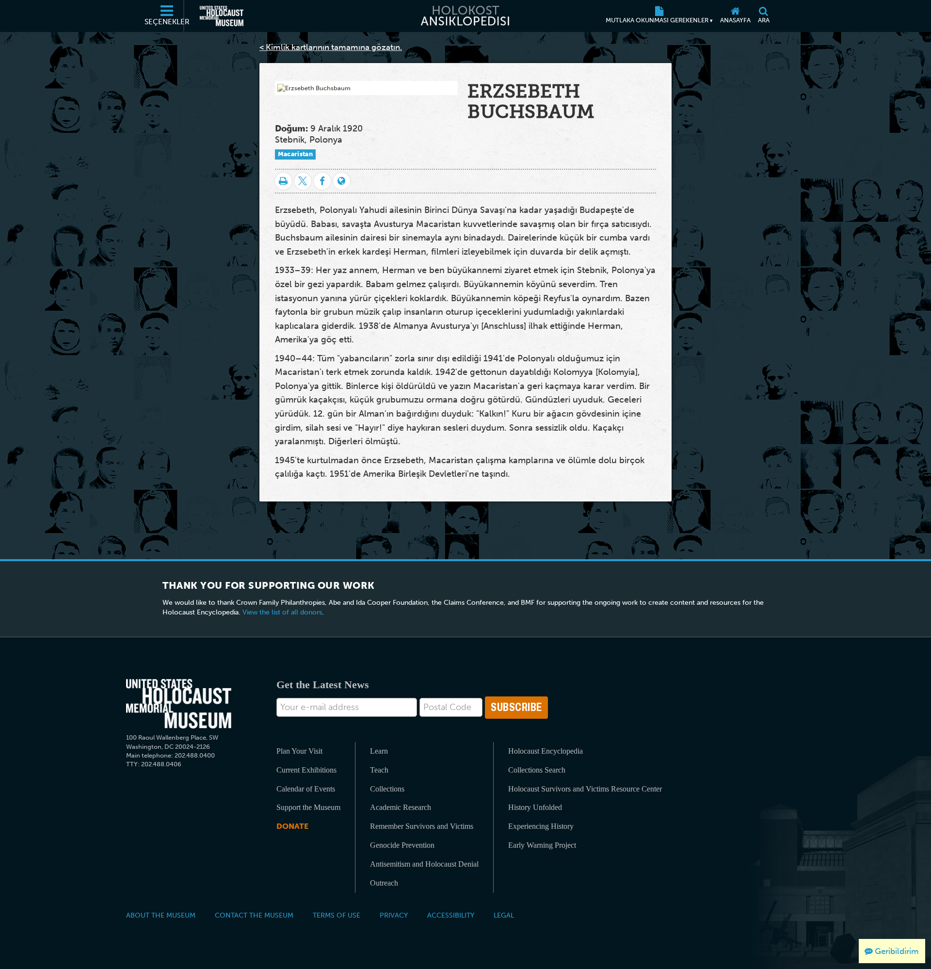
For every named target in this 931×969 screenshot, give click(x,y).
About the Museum (160, 915)
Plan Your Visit (299, 751)
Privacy (394, 915)
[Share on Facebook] (322, 181)
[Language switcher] (341, 181)
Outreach (384, 883)
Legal (504, 915)
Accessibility (450, 915)
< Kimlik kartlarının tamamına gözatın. (330, 47)
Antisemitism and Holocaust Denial (424, 864)
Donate (292, 826)
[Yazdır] (283, 181)
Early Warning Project (542, 845)
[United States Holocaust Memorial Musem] (178, 704)
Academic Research (400, 807)
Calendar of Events (305, 789)
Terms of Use (336, 915)
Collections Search (536, 770)
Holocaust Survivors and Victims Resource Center (585, 789)
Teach (379, 770)
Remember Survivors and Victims (421, 826)
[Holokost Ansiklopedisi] (465, 16)
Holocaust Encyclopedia (545, 751)
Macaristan (295, 154)
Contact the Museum (254, 915)
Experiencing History (541, 826)
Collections (387, 789)
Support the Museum (308, 807)
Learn (379, 751)
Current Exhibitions (306, 770)
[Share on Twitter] (302, 181)
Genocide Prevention (402, 845)
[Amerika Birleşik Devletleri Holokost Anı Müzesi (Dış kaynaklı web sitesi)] (221, 16)
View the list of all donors (282, 612)
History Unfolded (535, 807)
